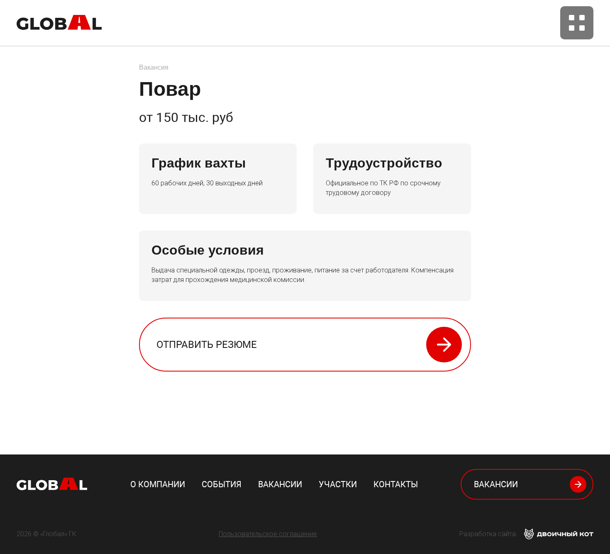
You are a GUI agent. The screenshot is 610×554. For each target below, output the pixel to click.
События (222, 484)
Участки (338, 484)
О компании (157, 484)
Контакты (395, 484)
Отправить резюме (206, 344)
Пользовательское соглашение (268, 534)
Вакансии (280, 484)
